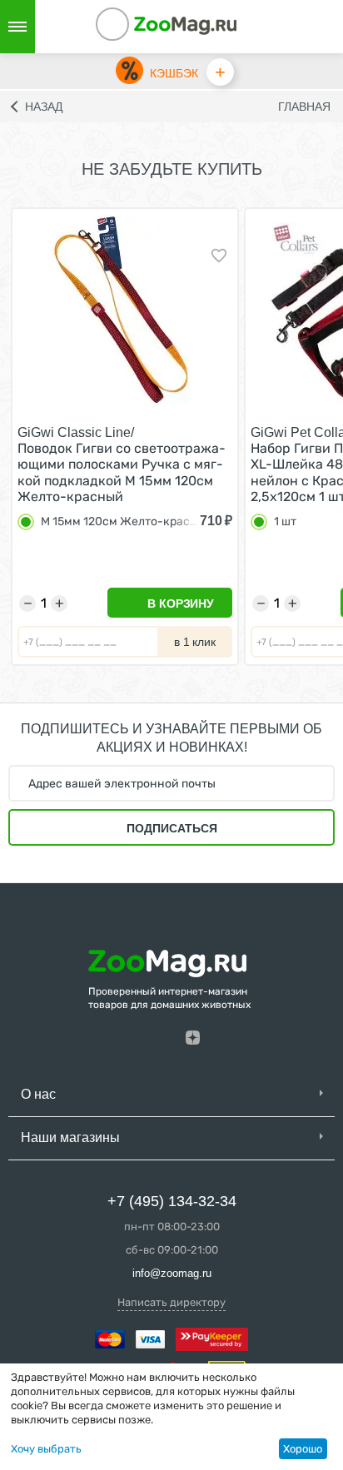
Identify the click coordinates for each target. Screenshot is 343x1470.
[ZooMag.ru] (185, 24)
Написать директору (171, 1302)
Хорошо (302, 1449)
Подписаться (172, 828)
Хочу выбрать (46, 1449)
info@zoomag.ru (171, 1273)
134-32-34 (135, 26)
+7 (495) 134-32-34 (171, 1201)
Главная (304, 106)
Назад (43, 106)
